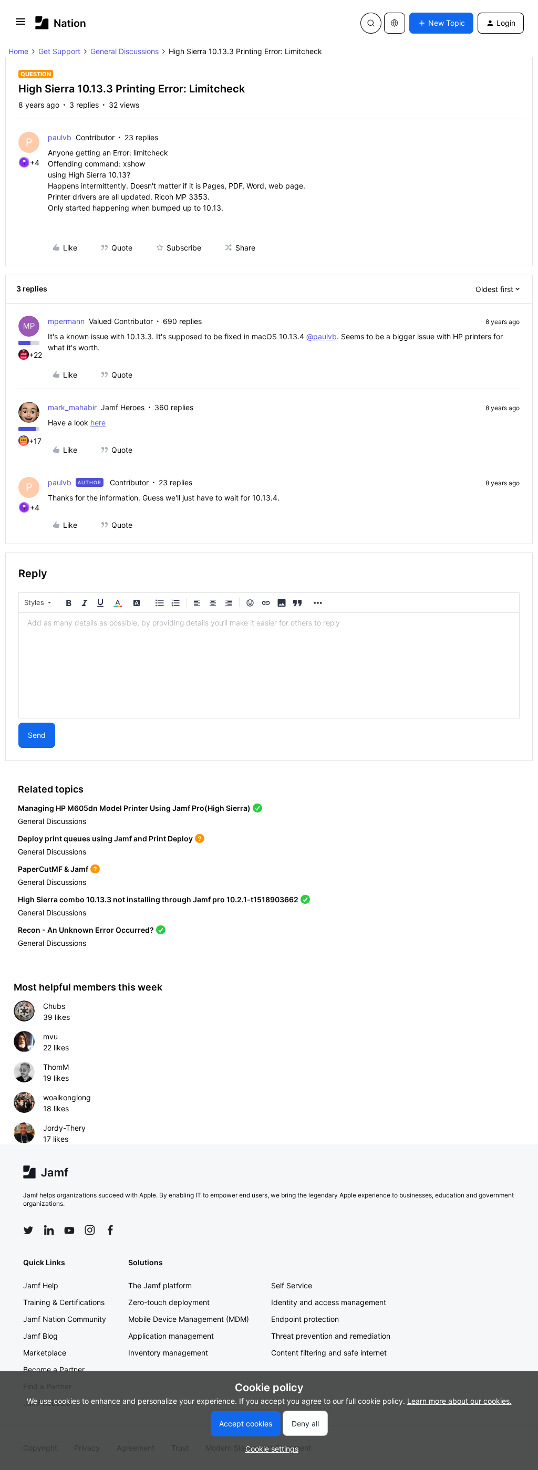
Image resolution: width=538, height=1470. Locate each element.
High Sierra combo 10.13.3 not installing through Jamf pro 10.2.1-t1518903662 (158, 899)
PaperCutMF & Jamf (53, 868)
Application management (171, 1335)
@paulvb (321, 336)
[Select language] (394, 23)
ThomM (56, 1066)
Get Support (59, 51)
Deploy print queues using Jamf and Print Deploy (105, 838)
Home (18, 51)
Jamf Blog (40, 1335)
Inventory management (168, 1352)
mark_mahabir (72, 407)
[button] (20, 24)
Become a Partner (54, 1369)
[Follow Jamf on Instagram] (90, 1230)
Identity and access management (328, 1302)
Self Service (291, 1285)
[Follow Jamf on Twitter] (28, 1230)
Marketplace (44, 1352)
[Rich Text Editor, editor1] (269, 665)
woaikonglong (67, 1097)
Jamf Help (40, 1285)
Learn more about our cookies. (459, 1400)
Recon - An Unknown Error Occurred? (86, 929)
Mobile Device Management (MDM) (188, 1319)
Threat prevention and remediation (330, 1335)
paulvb (59, 137)
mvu (50, 1036)
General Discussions (124, 51)
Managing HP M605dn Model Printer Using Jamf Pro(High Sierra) (134, 808)
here (98, 422)
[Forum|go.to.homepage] (60, 22)
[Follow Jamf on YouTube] (69, 1230)
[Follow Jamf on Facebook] (110, 1230)
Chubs (54, 1006)
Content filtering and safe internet (329, 1352)
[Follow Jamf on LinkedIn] (49, 1230)
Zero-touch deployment (169, 1302)
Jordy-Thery (64, 1127)
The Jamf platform (160, 1285)
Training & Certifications (64, 1302)
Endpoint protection (305, 1319)
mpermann (66, 321)
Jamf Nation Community (64, 1319)
